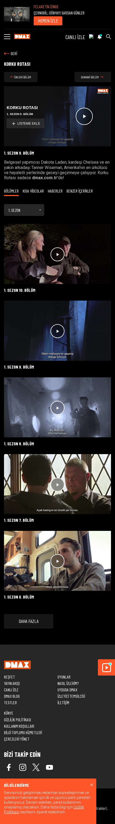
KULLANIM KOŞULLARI (19, 726)
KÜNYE (8, 712)
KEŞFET (9, 676)
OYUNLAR (64, 676)
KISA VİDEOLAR (33, 190)
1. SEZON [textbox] (14, 210)
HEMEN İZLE (48, 21)
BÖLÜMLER (11, 190)
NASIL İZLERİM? (68, 683)
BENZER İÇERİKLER (80, 190)
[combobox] (24, 210)
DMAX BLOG (12, 696)
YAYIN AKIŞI (12, 683)
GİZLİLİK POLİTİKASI (17, 719)
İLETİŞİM (63, 702)
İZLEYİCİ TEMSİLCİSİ (71, 696)
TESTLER (10, 702)
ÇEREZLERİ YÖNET (16, 738)
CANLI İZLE (75, 37)
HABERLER (55, 190)
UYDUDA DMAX (67, 689)
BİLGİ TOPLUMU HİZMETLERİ (23, 732)
